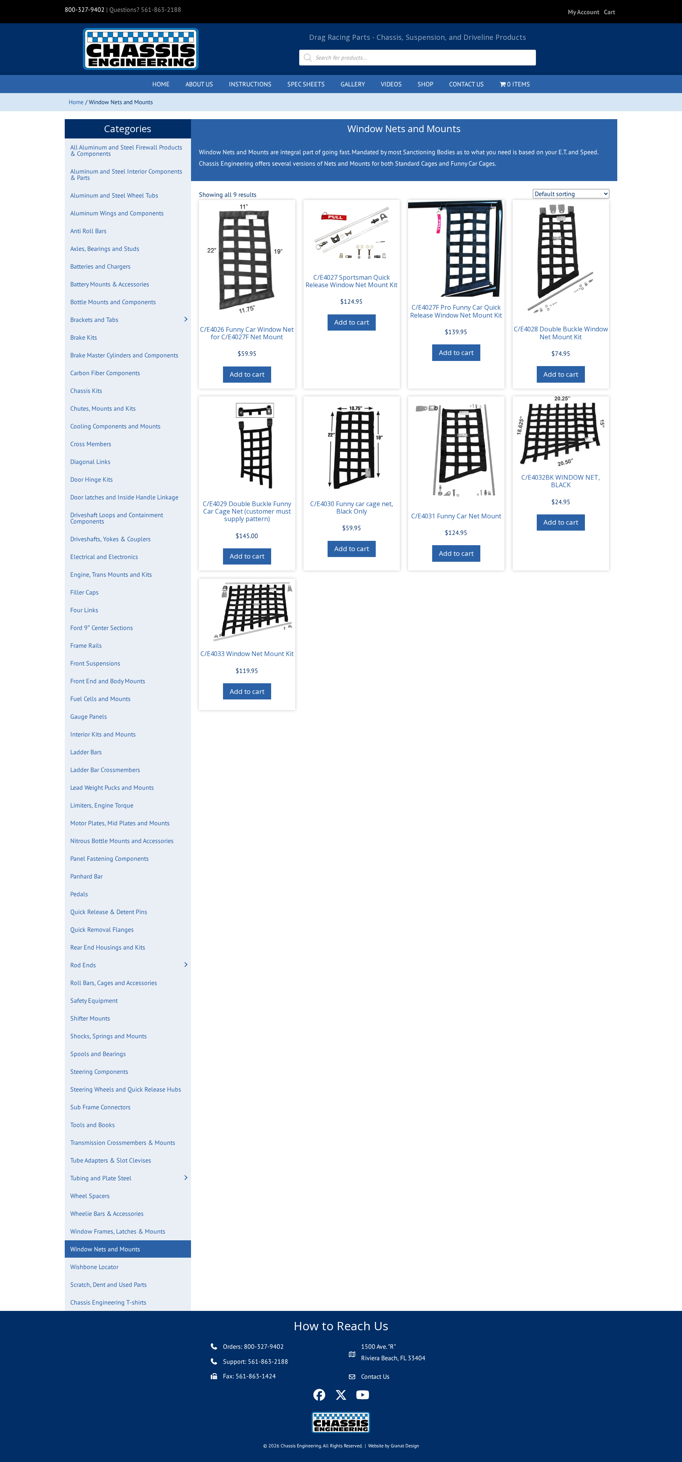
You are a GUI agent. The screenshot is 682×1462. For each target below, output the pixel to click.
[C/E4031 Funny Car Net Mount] (456, 450)
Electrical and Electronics (104, 557)
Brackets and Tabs (94, 319)
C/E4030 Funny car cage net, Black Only (351, 507)
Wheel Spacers (90, 1196)
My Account (584, 12)
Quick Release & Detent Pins (108, 912)
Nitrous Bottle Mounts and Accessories (122, 841)
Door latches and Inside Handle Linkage (124, 497)
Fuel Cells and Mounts (100, 699)
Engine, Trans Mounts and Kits (111, 574)
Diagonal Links (90, 462)
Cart (609, 12)
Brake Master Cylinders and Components (124, 355)
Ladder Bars (86, 752)
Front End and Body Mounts (107, 681)
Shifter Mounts (90, 1018)
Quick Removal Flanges (102, 929)
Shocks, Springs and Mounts (108, 1036)
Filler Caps (84, 592)
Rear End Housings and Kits (107, 947)
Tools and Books (92, 1125)
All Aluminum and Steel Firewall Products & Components (126, 150)
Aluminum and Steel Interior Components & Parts (126, 174)
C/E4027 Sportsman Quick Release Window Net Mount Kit (351, 281)
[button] (185, 319)
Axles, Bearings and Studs (104, 248)
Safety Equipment (94, 1000)
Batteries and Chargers (100, 266)
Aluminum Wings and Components (117, 213)
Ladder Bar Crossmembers (105, 770)
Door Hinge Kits (91, 479)
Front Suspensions (95, 663)
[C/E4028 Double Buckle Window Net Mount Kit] (561, 259)
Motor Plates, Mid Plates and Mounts (120, 823)
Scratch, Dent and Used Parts (108, 1284)
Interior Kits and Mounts (103, 734)
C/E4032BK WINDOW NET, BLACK (560, 481)
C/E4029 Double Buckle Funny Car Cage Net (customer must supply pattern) (247, 511)
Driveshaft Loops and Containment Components (116, 518)
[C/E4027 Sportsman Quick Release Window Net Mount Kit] (352, 233)
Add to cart (247, 374)
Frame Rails (86, 645)
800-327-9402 (85, 9)
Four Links (84, 610)
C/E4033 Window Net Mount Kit (247, 653)
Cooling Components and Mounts (115, 426)
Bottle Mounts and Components (113, 302)
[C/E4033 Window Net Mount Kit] (247, 611)
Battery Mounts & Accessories (109, 284)
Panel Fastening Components (109, 858)
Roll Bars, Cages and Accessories (113, 983)
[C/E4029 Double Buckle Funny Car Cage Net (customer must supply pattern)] (247, 444)
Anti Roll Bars (88, 231)
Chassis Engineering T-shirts (108, 1302)
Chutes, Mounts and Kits (103, 408)
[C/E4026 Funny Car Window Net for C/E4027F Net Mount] (247, 259)
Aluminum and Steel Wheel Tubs (114, 195)
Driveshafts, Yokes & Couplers (110, 539)
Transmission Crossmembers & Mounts (122, 1142)
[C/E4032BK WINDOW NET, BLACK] (561, 431)
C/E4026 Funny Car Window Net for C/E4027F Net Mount (247, 333)
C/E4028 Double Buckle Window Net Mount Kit (561, 333)
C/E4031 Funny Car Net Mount (456, 516)
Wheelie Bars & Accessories (107, 1213)
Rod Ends (83, 965)
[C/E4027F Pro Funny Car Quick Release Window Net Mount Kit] (456, 248)
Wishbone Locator (94, 1267)
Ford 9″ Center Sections (101, 628)
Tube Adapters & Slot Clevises (110, 1160)
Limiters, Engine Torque (101, 805)
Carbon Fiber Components (105, 373)
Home (76, 102)
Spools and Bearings (98, 1054)
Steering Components (99, 1071)
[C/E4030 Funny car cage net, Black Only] (352, 444)
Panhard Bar (86, 876)
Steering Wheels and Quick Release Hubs (125, 1089)
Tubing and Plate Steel (100, 1178)
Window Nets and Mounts (105, 1249)
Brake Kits (83, 337)
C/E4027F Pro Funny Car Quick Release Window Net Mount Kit (456, 311)
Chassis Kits (86, 390)
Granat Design (405, 1446)
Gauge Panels (88, 716)
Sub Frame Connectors (100, 1107)
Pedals (79, 894)
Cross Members (90, 444)
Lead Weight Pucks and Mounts (112, 787)
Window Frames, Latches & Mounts (117, 1231)
